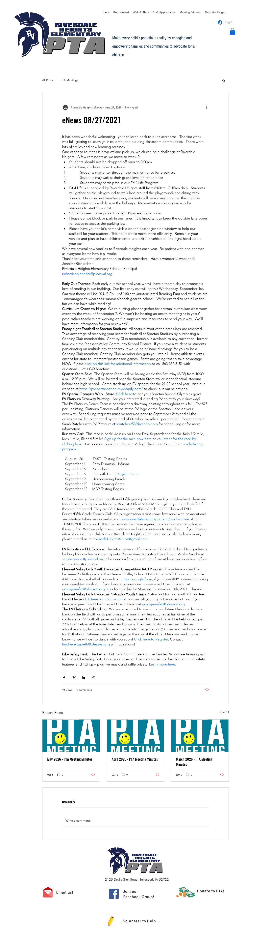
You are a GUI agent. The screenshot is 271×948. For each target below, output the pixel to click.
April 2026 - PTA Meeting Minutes (135, 759)
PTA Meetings (69, 80)
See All (224, 712)
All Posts (47, 80)
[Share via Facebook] (64, 677)
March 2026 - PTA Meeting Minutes (194, 761)
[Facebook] (114, 894)
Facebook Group (138, 896)
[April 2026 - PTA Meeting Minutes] (135, 736)
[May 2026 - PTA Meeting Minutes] (71, 736)
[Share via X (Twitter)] (74, 677)
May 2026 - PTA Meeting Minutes (69, 759)
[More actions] (206, 107)
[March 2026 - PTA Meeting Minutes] (200, 736)
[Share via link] (93, 677)
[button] (232, 31)
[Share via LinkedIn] (83, 677)
